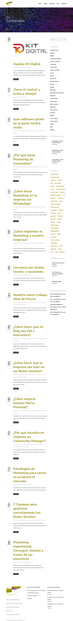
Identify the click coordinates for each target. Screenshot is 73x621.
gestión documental (55, 204)
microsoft (53, 219)
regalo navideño (55, 231)
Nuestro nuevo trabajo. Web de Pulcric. (30, 297)
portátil (58, 222)
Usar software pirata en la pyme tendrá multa (28, 123)
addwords (53, 180)
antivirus (60, 180)
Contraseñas (53, 67)
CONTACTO (64, 3)
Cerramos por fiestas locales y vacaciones (28, 269)
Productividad (54, 98)
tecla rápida (54, 243)
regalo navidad (54, 228)
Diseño (33, 243)
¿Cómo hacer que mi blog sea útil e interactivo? (28, 331)
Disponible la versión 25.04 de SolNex (55, 598)
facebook (53, 198)
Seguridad (30, 130)
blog (52, 183)
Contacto (29, 598)
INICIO (40, 3)
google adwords (55, 207)
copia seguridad (60, 186)
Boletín (21, 67)
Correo (52, 73)
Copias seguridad (54, 70)
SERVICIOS (52, 3)
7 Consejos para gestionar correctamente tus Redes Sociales (27, 510)
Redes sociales (44, 338)
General (28, 67)
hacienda (61, 210)
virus (52, 252)
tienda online (54, 246)
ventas (60, 249)
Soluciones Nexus (55, 240)
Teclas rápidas (54, 118)
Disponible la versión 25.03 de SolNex (55, 605)
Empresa (62, 192)
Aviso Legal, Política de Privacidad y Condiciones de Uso (36, 591)
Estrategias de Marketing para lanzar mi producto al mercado (29, 475)
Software (34, 130)
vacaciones (53, 249)
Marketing (34, 166)
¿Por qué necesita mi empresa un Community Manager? (29, 437)
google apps (54, 210)
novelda (53, 222)
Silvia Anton (16, 166)
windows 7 (62, 252)
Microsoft (52, 95)
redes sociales (54, 225)
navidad (60, 219)
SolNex (52, 115)
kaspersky (53, 216)
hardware (53, 213)
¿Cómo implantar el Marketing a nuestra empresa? (28, 235)
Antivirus (52, 53)
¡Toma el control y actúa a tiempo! (26, 91)
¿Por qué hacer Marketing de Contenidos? (24, 159)
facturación (60, 198)
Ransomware (53, 101)
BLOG (58, 3)
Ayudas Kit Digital (26, 64)
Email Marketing (54, 81)
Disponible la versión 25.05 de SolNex (55, 591)
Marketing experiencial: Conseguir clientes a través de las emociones (28, 550)
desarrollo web (54, 192)
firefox (61, 201)
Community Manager (23, 166)
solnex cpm (53, 237)
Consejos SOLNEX (55, 61)
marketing (60, 216)
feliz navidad (54, 201)
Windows (41, 130)
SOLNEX (45, 3)
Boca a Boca (58, 183)
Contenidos (25, 67)
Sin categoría (53, 110)
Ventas (37, 130)
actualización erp (55, 177)
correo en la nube (60, 189)
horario (59, 213)
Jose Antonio (16, 67)
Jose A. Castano (17, 130)
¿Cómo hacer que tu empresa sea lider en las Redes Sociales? (28, 367)
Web (42, 243)
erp (64, 195)
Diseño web (37, 302)
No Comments (23, 304)
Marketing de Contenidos (40, 166)
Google (52, 87)
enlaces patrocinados (56, 195)
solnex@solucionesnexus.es (13, 614)
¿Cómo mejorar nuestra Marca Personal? (24, 403)
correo (52, 189)
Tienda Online (16, 304)
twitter (61, 246)
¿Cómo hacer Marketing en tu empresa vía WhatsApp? (25, 197)
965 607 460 (9, 610)
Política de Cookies (32, 595)
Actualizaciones (54, 50)
